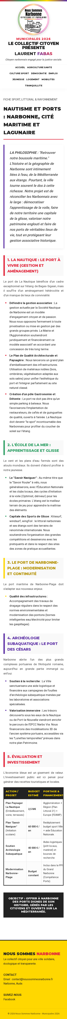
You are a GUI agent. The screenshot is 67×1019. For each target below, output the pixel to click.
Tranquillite (33, 85)
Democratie (39, 73)
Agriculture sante (39, 67)
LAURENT (33, 53)
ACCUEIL (20, 67)
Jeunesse (18, 79)
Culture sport (19, 73)
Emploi (53, 73)
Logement (33, 79)
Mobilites (48, 79)
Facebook (9, 999)
